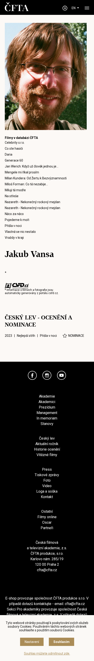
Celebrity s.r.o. (15, 142)
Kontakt (47, 497)
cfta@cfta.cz (47, 570)
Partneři (47, 528)
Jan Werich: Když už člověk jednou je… (31, 166)
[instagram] (47, 375)
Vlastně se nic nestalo (20, 232)
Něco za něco (14, 214)
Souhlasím (61, 642)
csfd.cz (53, 293)
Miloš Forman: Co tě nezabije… (26, 184)
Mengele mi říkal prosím (22, 172)
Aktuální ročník (46, 444)
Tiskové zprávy (47, 475)
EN (74, 8)
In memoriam (47, 418)
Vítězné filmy (47, 455)
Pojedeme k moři (17, 220)
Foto (47, 480)
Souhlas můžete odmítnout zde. (47, 653)
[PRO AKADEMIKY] (64, 8)
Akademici (47, 402)
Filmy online (47, 517)
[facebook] (32, 375)
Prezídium (47, 407)
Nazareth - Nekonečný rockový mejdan (32, 202)
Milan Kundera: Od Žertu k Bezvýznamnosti (36, 178)
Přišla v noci (13, 226)
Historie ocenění (47, 449)
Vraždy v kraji (14, 237)
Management (47, 413)
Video (47, 486)
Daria (8, 154)
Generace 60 (14, 160)
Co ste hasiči (14, 148)
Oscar (47, 522)
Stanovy (47, 424)
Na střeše (11, 196)
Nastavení (32, 642)
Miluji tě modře (15, 190)
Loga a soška (46, 491)
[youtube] (61, 375)
